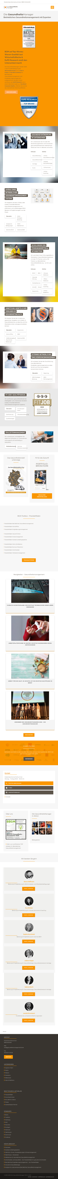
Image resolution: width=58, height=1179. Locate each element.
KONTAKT (34, 1177)
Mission (7, 1072)
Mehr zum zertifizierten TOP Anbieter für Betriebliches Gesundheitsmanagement (14, 846)
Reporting (46, 373)
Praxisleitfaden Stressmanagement (13, 536)
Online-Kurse (47, 167)
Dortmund (8, 1134)
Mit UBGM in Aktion (10, 1099)
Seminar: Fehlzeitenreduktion (21, 447)
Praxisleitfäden (29, 560)
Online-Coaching (45, 172)
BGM (33, 273)
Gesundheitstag (36, 155)
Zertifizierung (9, 414)
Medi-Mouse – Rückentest (12, 1155)
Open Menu (52, 7)
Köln (6, 1122)
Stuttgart (7, 1127)
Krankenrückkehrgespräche (12, 1150)
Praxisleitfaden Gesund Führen (12, 534)
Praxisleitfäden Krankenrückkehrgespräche (15, 539)
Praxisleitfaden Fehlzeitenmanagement (14, 553)
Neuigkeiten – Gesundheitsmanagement (29, 574)
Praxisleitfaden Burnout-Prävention (13, 547)
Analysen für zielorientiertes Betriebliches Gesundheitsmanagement (23, 1167)
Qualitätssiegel (10, 418)
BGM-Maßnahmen (20, 224)
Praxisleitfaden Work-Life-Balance (13, 544)
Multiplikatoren (36, 283)
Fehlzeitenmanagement (10, 446)
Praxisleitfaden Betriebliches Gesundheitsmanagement (18, 523)
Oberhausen (8, 1132)
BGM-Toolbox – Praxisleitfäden (29, 516)
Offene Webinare (45, 279)
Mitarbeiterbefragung (21, 414)
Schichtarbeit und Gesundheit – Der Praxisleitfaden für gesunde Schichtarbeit (25, 1160)
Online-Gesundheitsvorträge (48, 156)
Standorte (7, 1075)
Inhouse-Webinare (45, 274)
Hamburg (7, 1119)
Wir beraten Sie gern (29, 859)
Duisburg (7, 1137)
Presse (7, 1102)
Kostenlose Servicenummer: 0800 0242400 (17, 2)
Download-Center (9, 1097)
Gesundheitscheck (36, 159)
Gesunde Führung (34, 278)
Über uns (9, 814)
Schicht (34, 287)
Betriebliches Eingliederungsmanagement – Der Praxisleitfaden (22, 1162)
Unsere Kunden (29, 746)
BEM (39, 273)
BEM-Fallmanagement (47, 378)
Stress (39, 287)
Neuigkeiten (29, 735)
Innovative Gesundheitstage (12, 1164)
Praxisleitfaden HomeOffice (11, 526)
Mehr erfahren (11, 92)
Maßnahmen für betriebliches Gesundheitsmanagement (20, 1157)
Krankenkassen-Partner (11, 1104)
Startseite (7, 1147)
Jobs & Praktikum (9, 1080)
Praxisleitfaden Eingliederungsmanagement (16, 529)
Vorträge (34, 164)
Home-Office (9, 334)
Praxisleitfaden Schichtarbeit (11, 550)
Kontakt (7, 773)
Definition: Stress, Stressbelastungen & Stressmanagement (20, 1152)
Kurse (33, 168)
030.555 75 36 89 (8, 1052)
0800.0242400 (8, 1042)
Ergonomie (35, 291)
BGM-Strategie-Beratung (19, 218)
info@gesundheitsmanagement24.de (14, 1047)
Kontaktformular (14, 792)
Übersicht (9, 330)
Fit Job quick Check (20, 409)
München (7, 1124)
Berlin (6, 1114)
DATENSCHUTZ (50, 1177)
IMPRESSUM (41, 1177)
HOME (29, 1177)
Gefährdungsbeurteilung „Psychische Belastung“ (10, 339)
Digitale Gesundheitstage (47, 162)
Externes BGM (10, 229)
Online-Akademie (45, 291)
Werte (6, 1070)
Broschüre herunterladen (42, 495)
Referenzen (29, 759)
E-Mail (10, 787)
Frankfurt (7, 1117)
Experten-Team (9, 1067)
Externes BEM (21, 229)
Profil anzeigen (28, 888)
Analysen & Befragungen (9, 224)
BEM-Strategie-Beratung (36, 378)
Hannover (7, 1129)
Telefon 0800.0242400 (14, 783)
